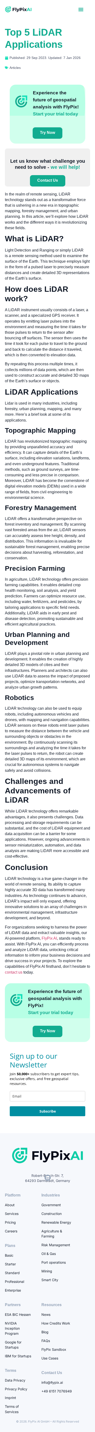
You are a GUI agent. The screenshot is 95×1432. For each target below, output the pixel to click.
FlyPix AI (49, 938)
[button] (81, 10)
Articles (15, 68)
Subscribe (47, 1111)
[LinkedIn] (48, 1178)
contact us (13, 972)
